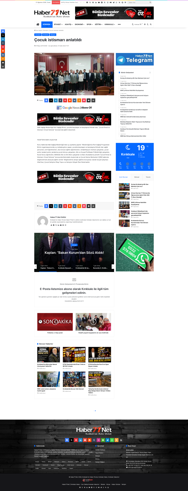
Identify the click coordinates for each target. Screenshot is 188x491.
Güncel (136, 177)
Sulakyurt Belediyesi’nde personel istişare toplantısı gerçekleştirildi (140, 213)
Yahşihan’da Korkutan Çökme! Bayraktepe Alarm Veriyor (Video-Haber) (99, 390)
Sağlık (37, 468)
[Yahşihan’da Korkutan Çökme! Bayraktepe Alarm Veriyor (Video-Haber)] (99, 379)
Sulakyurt (56, 468)
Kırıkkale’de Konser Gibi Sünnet (73, 389)
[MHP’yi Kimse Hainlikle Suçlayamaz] (124, 205)
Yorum (148, 177)
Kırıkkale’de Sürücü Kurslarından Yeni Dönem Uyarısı (77, 2)
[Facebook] (46, 100)
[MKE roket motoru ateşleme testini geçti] (48, 379)
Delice (63, 461)
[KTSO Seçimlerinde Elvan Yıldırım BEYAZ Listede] (74, 354)
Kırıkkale (109, 24)
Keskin (53, 465)
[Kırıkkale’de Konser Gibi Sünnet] (74, 379)
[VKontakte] (74, 100)
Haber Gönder (116, 484)
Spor (89, 24)
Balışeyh (56, 461)
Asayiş (68, 24)
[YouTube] (61, 225)
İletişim (124, 484)
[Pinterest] (65, 100)
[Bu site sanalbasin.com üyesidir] (87, 481)
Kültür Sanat (70, 465)
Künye (97, 459)
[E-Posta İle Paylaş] (89, 100)
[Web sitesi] (51, 225)
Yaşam (71, 468)
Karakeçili (45, 465)
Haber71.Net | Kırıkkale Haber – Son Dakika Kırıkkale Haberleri (80, 484)
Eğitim (98, 24)
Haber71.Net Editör (58, 217)
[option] (74, 252)
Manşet (53, 34)
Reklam (97, 456)
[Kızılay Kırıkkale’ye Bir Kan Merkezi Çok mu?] (124, 187)
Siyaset (57, 24)
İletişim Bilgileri (100, 462)
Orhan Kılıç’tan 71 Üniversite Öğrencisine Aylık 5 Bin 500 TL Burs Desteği (140, 195)
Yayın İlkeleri (99, 453)
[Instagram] (65, 225)
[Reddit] (70, 100)
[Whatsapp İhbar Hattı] (135, 253)
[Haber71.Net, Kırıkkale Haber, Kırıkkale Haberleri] (52, 14)
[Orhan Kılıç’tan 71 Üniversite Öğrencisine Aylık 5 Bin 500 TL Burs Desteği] (124, 195)
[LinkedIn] (56, 100)
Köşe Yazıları (60, 465)
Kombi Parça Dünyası (99, 481)
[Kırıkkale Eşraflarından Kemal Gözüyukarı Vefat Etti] (48, 354)
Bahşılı (50, 461)
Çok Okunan (123, 177)
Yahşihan (64, 468)
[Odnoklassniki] (79, 100)
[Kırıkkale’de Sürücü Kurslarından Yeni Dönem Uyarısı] (124, 223)
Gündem (46, 24)
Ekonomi (79, 24)
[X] (51, 100)
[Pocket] (84, 100)
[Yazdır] (93, 100)
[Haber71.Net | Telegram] (135, 59)
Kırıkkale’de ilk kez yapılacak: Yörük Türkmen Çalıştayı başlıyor (74, 253)
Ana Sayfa (38, 30)
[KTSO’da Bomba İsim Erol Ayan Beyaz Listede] (99, 354)
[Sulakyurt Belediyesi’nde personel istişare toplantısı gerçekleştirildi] (124, 214)
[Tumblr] (60, 100)
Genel (83, 461)
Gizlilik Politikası (100, 450)
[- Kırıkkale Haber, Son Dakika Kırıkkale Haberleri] (74, 125)
